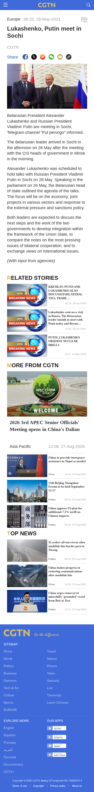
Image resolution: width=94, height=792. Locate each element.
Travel (51, 651)
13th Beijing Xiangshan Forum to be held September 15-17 (66, 486)
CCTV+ (9, 772)
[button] (10, 474)
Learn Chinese (57, 702)
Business (10, 673)
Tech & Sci (11, 688)
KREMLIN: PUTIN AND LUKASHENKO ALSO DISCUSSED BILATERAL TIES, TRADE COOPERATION (65, 292)
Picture (52, 666)
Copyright (38, 786)
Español (9, 735)
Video (51, 673)
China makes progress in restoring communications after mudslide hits (65, 571)
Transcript (54, 695)
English (9, 728)
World (8, 658)
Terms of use (19, 786)
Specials (53, 680)
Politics (8, 666)
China (8, 651)
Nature (52, 658)
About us (77, 786)
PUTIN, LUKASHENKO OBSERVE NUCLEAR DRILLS (64, 341)
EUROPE (10, 710)
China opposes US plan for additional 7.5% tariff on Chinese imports (65, 512)
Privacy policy (58, 786)
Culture (9, 695)
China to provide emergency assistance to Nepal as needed (67, 459)
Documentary (13, 764)
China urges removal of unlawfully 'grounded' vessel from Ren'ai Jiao (66, 596)
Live (50, 688)
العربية (8, 750)
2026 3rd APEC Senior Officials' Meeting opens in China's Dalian (45, 426)
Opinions (10, 680)
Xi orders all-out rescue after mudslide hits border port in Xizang (66, 546)
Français (10, 742)
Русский (10, 757)
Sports (8, 702)
